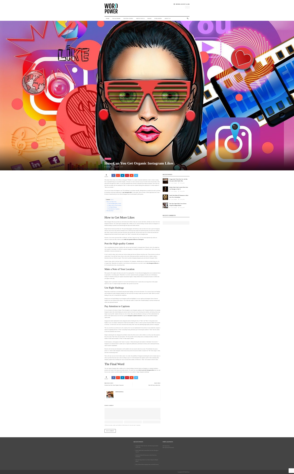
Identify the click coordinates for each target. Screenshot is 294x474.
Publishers (158, 18)
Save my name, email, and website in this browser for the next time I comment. (123, 425)
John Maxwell (108, 166)
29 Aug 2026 (182, 207)
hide (112, 199)
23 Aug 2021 (116, 166)
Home (107, 18)
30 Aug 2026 (182, 183)
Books (150, 18)
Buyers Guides (128, 18)
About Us (168, 18)
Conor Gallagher (174, 183)
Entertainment (107, 158)
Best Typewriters (166, 445)
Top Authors (116, 18)
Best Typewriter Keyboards (168, 447)
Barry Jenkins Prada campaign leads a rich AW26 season (147, 464)
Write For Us (140, 18)
